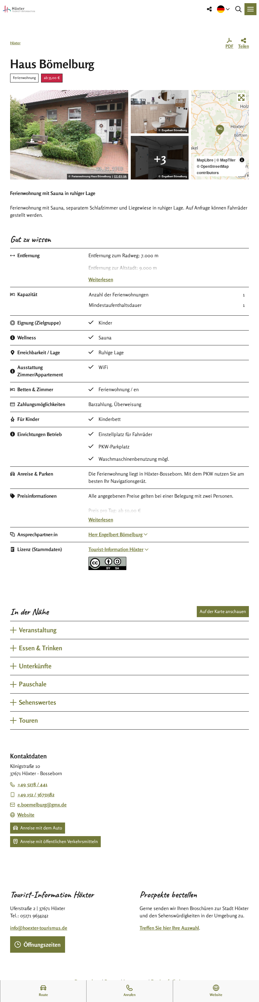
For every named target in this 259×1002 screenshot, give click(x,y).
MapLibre (205, 160)
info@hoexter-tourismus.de (38, 928)
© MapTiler (226, 160)
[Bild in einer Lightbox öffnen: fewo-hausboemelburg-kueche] (160, 157)
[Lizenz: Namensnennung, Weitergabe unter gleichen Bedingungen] (107, 568)
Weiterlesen (100, 279)
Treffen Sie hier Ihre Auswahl (169, 928)
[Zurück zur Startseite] (19, 9)
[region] (220, 135)
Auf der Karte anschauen (223, 611)
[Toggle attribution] (242, 160)
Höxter (15, 43)
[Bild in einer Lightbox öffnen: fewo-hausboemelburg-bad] (160, 112)
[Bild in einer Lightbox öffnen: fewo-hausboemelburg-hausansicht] (69, 135)
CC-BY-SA (120, 176)
